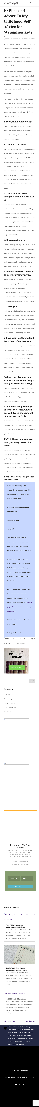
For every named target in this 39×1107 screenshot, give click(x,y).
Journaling (8, 699)
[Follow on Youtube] (15, 1084)
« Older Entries (9, 1021)
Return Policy (10, 1077)
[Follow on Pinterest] (23, 1084)
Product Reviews (10, 707)
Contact (31, 1077)
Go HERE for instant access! (20, 864)
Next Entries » (30, 1021)
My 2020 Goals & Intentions (16, 999)
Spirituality (8, 712)
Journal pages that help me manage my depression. (19, 607)
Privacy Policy (22, 1077)
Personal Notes (9, 37)
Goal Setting (8, 694)
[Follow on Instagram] (19, 1084)
